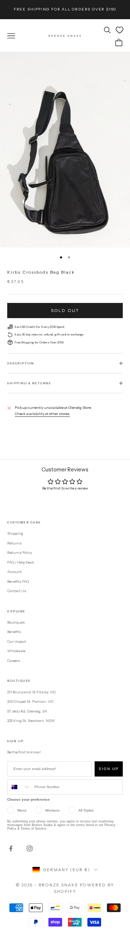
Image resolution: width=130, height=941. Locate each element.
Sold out (65, 310)
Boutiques (16, 622)
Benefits (14, 631)
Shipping (15, 533)
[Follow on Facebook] (10, 848)
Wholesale (16, 651)
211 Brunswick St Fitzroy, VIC (31, 692)
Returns (14, 543)
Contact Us (16, 591)
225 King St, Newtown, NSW (31, 720)
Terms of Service (33, 828)
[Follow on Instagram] (29, 848)
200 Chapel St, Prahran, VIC (30, 701)
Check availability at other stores (42, 413)
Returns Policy (19, 552)
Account (14, 571)
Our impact (16, 641)
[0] (119, 30)
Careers (13, 660)
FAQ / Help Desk (20, 562)
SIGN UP (109, 769)
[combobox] (19, 787)
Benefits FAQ (18, 581)
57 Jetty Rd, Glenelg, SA (27, 711)
